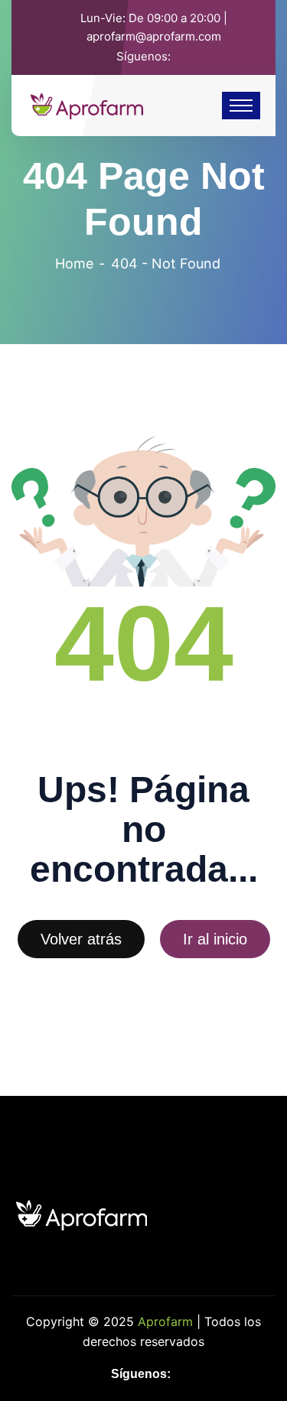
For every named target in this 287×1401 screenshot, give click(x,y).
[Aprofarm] (87, 104)
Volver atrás (81, 939)
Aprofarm (165, 1321)
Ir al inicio (215, 939)
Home (74, 263)
